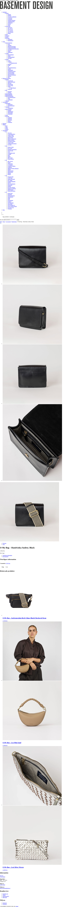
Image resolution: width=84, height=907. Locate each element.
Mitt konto (5, 897)
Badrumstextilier (8, 93)
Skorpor (9, 76)
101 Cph (9, 132)
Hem (1, 221)
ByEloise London (11, 141)
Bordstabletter (11, 54)
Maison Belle (10, 170)
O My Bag (10, 178)
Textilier (7, 53)
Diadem (9, 110)
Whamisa (10, 208)
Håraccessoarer (8, 109)
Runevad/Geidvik (11, 191)
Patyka (9, 182)
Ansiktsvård (10, 80)
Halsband (10, 118)
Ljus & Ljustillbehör (12, 16)
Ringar (9, 121)
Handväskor (7, 103)
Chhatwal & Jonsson (12, 143)
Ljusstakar (10, 19)
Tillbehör (7, 101)
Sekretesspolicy (6, 896)
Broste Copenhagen (12, 138)
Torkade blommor (11, 20)
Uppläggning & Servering (13, 48)
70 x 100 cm (10, 31)
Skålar (9, 51)
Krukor (9, 23)
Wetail (17, 906)
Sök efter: (2, 219)
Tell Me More (11, 202)
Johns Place (10, 163)
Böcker (9, 14)
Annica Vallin (11, 135)
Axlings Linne (11, 136)
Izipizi (9, 162)
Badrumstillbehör (8, 95)
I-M (6, 160)
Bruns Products (11, 140)
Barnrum (4, 123)
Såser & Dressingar (12, 74)
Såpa (9, 98)
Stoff (9, 199)
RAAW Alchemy (11, 187)
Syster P (9, 201)
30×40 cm (10, 27)
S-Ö (6, 192)
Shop (4, 221)
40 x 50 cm (10, 28)
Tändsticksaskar (11, 21)
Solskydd (10, 89)
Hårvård (9, 83)
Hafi (9, 155)
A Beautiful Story (11, 134)
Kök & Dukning (8, 42)
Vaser (9, 25)
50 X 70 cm (10, 29)
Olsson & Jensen (11, 179)
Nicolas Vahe (10, 176)
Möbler (4, 124)
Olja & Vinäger (11, 72)
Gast (9, 151)
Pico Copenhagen (11, 183)
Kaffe (9, 65)
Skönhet (7, 79)
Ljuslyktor (10, 18)
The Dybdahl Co (11, 205)
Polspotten (10, 185)
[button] (0, 223)
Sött (9, 77)
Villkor (4, 895)
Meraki (9, 173)
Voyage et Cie (11, 207)
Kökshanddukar (11, 57)
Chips (9, 60)
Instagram (5, 903)
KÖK (4, 41)
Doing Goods (11, 147)
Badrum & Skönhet (7, 78)
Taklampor (10, 39)
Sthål (9, 198)
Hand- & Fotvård (11, 82)
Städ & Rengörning (9, 96)
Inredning (5, 12)
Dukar (9, 55)
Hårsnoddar (10, 112)
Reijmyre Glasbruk (12, 188)
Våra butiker (2, 876)
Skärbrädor (10, 52)
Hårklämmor (10, 111)
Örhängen (10, 122)
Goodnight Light (11, 153)
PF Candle (10, 180)
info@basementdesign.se (5, 888)
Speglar (6, 129)
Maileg (9, 169)
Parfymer (10, 91)
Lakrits (9, 69)
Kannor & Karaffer (12, 47)
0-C (6, 131)
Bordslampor (10, 40)
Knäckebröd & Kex (12, 67)
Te (8, 66)
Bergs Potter (10, 137)
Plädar (6, 34)
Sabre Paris (10, 193)
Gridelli (9, 154)
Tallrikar (9, 45)
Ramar (9, 33)
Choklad (9, 61)
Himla (9, 156)
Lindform (10, 167)
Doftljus (9, 15)
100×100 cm (10, 32)
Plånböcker (10, 104)
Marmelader (10, 70)
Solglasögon (10, 108)
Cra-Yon (9, 144)
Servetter (10, 50)
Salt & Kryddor (11, 73)
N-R (6, 175)
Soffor (6, 128)
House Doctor (11, 159)
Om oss (1, 875)
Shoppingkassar (11, 105)
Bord (6, 125)
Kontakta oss (5, 893)
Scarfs (6, 115)
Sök (18, 219)
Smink (9, 86)
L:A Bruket (10, 164)
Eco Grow (10, 148)
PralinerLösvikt (13, 63)
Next (4, 544)
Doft (6, 90)
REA (4, 210)
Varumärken (5, 130)
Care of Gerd (10, 142)
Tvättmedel (10, 99)
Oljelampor (10, 22)
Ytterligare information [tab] (7, 555)
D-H (6, 146)
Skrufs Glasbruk (11, 195)
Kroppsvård (10, 84)
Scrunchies (10, 114)
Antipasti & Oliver (12, 71)
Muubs (9, 174)
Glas (9, 44)
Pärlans (9, 186)
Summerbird (10, 200)
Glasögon (7, 106)
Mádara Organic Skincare (13, 168)
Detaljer (7, 13)
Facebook (5, 904)
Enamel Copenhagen (12, 149)
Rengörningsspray (11, 97)
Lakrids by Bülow (11, 166)
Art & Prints (7, 26)
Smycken (7, 116)
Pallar (6, 127)
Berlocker (10, 119)
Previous (4, 543)
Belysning (7, 38)
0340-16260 (2, 884)
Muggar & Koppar (12, 46)
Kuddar (6, 37)
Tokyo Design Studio (12, 206)
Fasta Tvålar (10, 85)
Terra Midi (10, 204)
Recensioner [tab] (5, 556)
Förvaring (7, 35)
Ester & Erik (10, 150)
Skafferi (7, 59)
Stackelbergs (10, 196)
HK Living (10, 157)
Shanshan (10, 194)
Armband (10, 117)
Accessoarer (5, 102)
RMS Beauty (13, 87)
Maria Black (10, 172)
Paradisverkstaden (11, 181)
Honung (9, 64)
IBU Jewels (10, 161)
